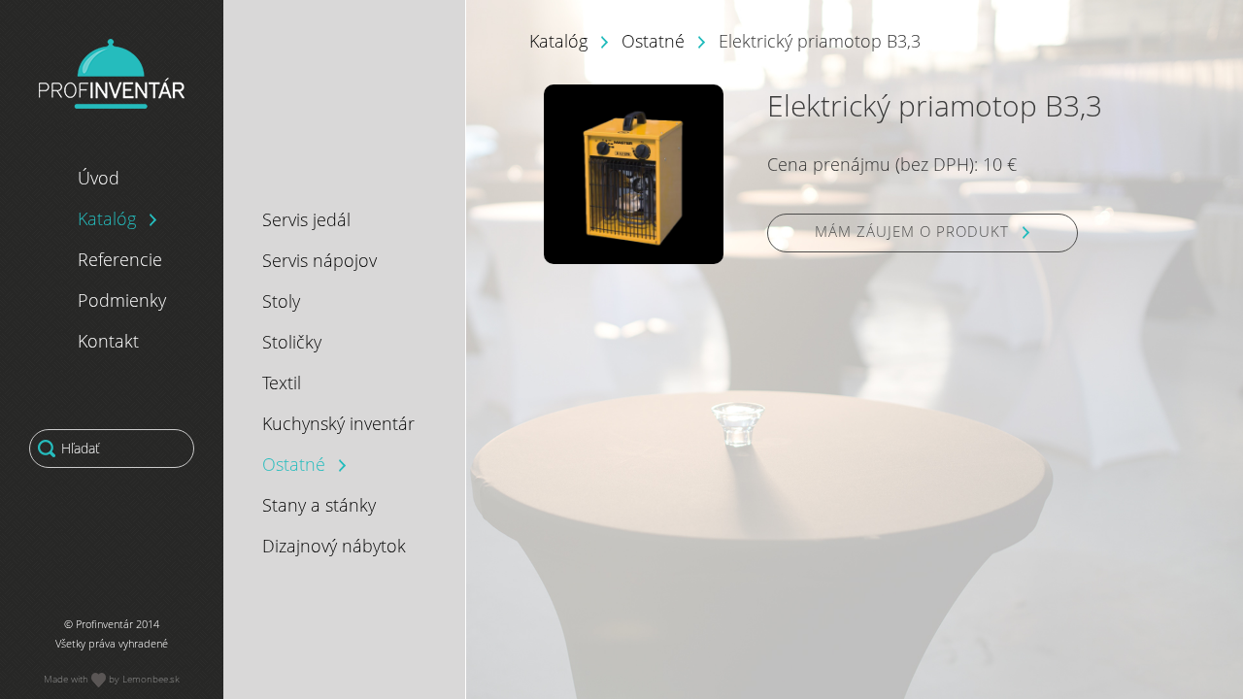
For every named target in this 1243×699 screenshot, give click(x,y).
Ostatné (653, 40)
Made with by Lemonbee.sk (112, 678)
